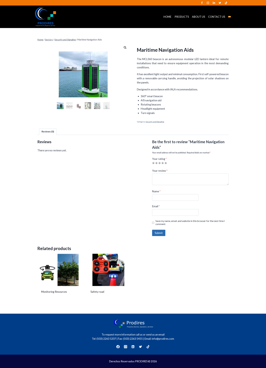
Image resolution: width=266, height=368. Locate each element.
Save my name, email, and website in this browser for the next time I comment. (190, 222)
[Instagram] (208, 2)
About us (198, 16)
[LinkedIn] (214, 2)
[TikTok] (226, 2)
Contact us (216, 16)
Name (156, 191)
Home (167, 16)
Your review (159, 170)
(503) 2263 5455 (133, 338)
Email (156, 206)
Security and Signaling (155, 122)
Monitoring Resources (54, 291)
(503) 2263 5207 (106, 338)
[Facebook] (202, 2)
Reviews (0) (48, 131)
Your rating (159, 158)
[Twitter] (220, 2)
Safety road (97, 291)
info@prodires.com (163, 338)
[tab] (48, 131)
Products (182, 16)
